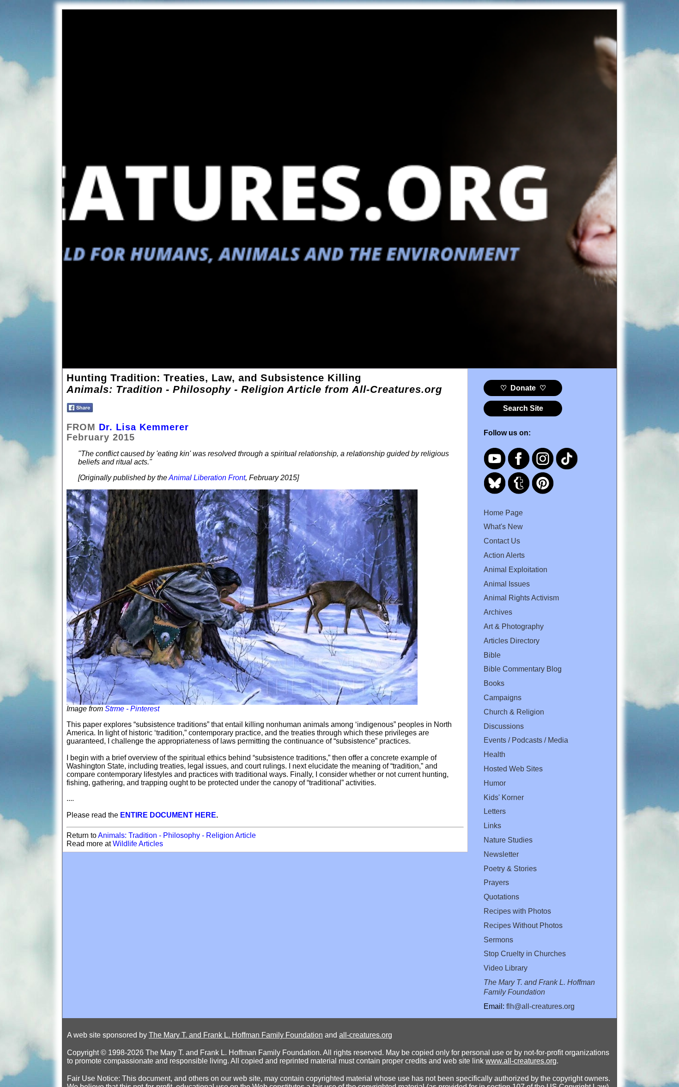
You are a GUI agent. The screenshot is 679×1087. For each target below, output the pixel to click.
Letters (495, 811)
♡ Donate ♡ (523, 388)
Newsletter (501, 854)
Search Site (523, 408)
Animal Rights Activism (521, 598)
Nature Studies (508, 840)
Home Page (503, 513)
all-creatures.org (365, 1035)
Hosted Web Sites (513, 769)
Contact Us (502, 541)
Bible (492, 655)
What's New (503, 527)
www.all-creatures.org (521, 1061)
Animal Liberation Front (207, 478)
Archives (498, 612)
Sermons (498, 940)
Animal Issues (507, 584)
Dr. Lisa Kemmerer (144, 427)
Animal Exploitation (515, 570)
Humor (495, 783)
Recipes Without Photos (523, 925)
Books (494, 683)
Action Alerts (504, 555)
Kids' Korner (504, 797)
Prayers (496, 882)
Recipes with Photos (517, 911)
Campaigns (502, 698)
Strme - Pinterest (132, 709)
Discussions (504, 726)
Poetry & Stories (510, 869)
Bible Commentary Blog (523, 669)
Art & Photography (514, 626)
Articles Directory (512, 641)
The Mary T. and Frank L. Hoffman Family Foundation (236, 1035)
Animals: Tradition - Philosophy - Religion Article (177, 835)
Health (494, 754)
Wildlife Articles (138, 844)
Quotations (501, 897)
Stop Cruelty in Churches (525, 954)
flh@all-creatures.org (540, 1006)
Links (492, 826)
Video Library (505, 968)
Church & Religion (514, 712)
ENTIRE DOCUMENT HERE (168, 815)
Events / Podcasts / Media (526, 740)
